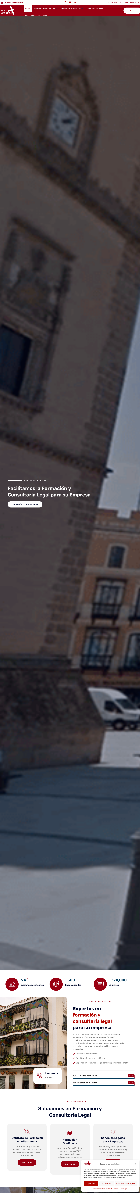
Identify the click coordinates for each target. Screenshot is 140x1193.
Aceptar (91, 1184)
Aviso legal (123, 1189)
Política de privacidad (112, 1189)
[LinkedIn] (74, 2)
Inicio (28, 8)
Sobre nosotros (32, 16)
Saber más (27, 1162)
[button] (136, 1164)
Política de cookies (99, 1189)
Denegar (106, 1184)
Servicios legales (95, 8)
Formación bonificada (71, 8)
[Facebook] (65, 2)
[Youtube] (70, 2)
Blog (45, 16)
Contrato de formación (44, 8)
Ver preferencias (126, 1184)
